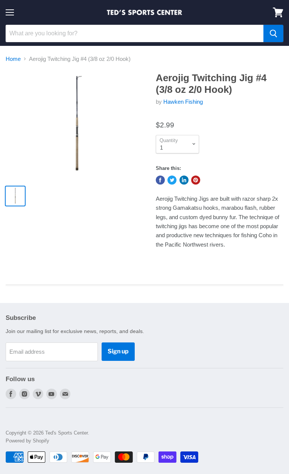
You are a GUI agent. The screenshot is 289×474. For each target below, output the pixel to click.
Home (13, 59)
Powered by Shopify (27, 441)
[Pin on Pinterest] (195, 180)
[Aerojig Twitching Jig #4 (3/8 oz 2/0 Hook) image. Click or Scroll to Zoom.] (77, 125)
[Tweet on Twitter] (171, 180)
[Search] (273, 33)
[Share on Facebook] (160, 180)
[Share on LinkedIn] (184, 180)
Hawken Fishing (183, 101)
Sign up (118, 351)
